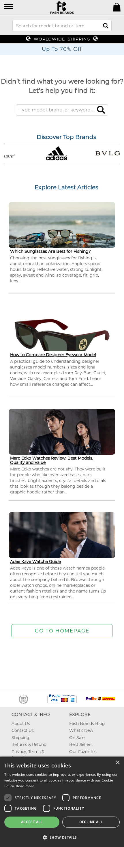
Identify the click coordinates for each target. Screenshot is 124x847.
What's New (81, 730)
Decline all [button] (91, 821)
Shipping (20, 737)
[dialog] (62, 802)
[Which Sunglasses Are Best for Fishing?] (62, 231)
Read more (25, 786)
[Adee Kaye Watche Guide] (62, 542)
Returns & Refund (29, 744)
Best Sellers (81, 744)
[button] (9, 7)
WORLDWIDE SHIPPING (62, 39)
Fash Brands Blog (87, 723)
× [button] (117, 763)
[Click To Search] (105, 25)
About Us (21, 723)
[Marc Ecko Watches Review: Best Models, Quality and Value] (62, 438)
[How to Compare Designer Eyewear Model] (62, 338)
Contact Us (23, 730)
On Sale (76, 737)
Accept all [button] (32, 821)
